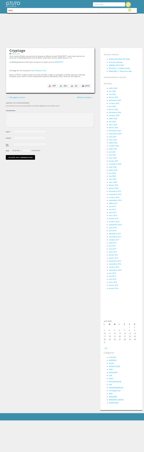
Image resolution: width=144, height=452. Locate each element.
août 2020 (113, 167)
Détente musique (85, 97)
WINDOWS (113, 397)
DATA (111, 369)
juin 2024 (112, 121)
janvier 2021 (113, 161)
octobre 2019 (114, 197)
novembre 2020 (115, 164)
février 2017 (113, 255)
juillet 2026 (113, 88)
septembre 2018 (115, 224)
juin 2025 (112, 106)
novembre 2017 (115, 237)
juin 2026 (112, 91)
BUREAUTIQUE (114, 366)
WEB (110, 394)
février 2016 (113, 285)
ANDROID (112, 360)
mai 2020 (112, 176)
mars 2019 (113, 215)
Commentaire (9, 110)
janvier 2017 (113, 258)
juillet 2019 (113, 203)
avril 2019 (112, 212)
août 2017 (113, 243)
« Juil (105, 348)
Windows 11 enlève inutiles (119, 68)
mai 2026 (112, 94)
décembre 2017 (115, 234)
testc (7, 150)
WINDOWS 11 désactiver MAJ (120, 71)
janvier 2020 (113, 188)
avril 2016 (112, 279)
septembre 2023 (115, 134)
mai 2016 (112, 276)
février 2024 (113, 127)
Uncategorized (114, 390)
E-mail (8, 138)
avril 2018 (112, 230)
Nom (8, 132)
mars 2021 (113, 158)
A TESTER (112, 357)
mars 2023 (113, 140)
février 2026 (113, 97)
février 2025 (113, 109)
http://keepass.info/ (38, 70)
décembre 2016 (115, 261)
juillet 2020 (113, 170)
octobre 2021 (114, 146)
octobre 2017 (114, 240)
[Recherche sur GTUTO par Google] (129, 10)
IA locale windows (116, 62)
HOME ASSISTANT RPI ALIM (119, 59)
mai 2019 (112, 209)
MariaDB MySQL (115, 381)
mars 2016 (113, 282)
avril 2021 (112, 155)
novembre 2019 (115, 194)
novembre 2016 (115, 264)
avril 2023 (112, 137)
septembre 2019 (115, 200)
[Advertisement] (74, 32)
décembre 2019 (115, 191)
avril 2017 (112, 249)
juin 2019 (112, 206)
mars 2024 (113, 124)
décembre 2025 (115, 100)
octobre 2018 (114, 221)
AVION (111, 363)
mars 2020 (113, 182)
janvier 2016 (113, 288)
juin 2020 (112, 173)
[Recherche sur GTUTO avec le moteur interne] (128, 4)
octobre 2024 (114, 115)
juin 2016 (112, 273)
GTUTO (13, 3)
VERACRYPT (58, 62)
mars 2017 (113, 252)
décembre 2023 (115, 130)
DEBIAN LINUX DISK (116, 65)
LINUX (111, 378)
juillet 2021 (113, 149)
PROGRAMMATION (116, 388)
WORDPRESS (114, 403)
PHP (110, 384)
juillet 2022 (113, 143)
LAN (110, 375)
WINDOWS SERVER (116, 400)
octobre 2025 (114, 103)
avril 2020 (112, 179)
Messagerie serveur (16, 97)
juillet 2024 (113, 118)
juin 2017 (112, 246)
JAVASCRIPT (113, 372)
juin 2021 (112, 152)
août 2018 (113, 228)
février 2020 (113, 185)
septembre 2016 (115, 270)
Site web (7, 145)
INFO (11, 10)
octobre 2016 (114, 267)
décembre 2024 (115, 112)
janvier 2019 (113, 218)
